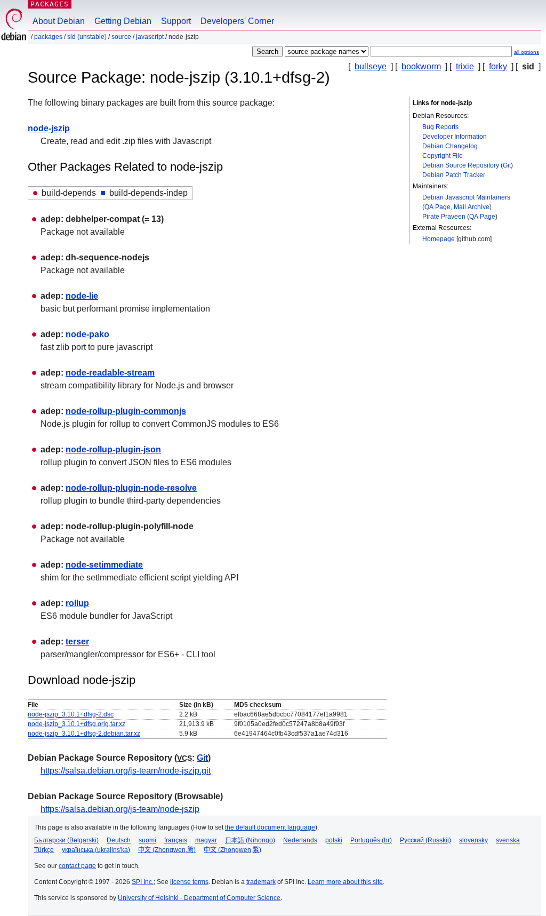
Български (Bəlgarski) (66, 840)
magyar (206, 840)
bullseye (371, 66)
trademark (261, 882)
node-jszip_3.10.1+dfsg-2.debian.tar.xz (84, 733)
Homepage (438, 239)
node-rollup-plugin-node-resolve (131, 487)
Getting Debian (122, 21)
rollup (77, 603)
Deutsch (119, 840)
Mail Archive (471, 207)
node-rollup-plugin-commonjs (126, 411)
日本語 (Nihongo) (250, 840)
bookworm (421, 66)
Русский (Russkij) (425, 840)
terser (77, 641)
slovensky (473, 840)
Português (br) (371, 840)
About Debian (59, 21)
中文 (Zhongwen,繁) (232, 850)
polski (333, 840)
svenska (508, 840)
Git (507, 165)
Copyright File (442, 156)
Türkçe (44, 850)
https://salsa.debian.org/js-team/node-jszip (120, 809)
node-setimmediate (104, 564)
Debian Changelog (450, 146)
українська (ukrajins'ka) (96, 850)
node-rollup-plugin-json (113, 449)
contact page (77, 866)
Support (176, 21)
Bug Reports (440, 127)
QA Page (437, 207)
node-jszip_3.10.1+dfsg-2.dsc (71, 714)
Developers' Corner (237, 21)
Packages (49, 4)
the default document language (270, 827)
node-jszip (49, 128)
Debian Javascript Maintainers (466, 197)
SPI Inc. (143, 882)
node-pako (87, 334)
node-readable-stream (110, 372)
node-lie (82, 295)
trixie (465, 66)
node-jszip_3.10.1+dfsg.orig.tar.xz (76, 724)
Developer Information (454, 136)
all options (526, 52)
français (175, 840)
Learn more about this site (345, 882)
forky (498, 66)
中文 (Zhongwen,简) (167, 850)
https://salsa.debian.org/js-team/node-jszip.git (126, 770)
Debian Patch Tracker (453, 175)
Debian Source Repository (460, 165)
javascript (150, 37)
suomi (147, 840)
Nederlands (300, 840)
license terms (189, 882)
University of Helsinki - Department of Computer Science (199, 898)
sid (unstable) (87, 37)
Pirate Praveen (443, 216)
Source (121, 37)
